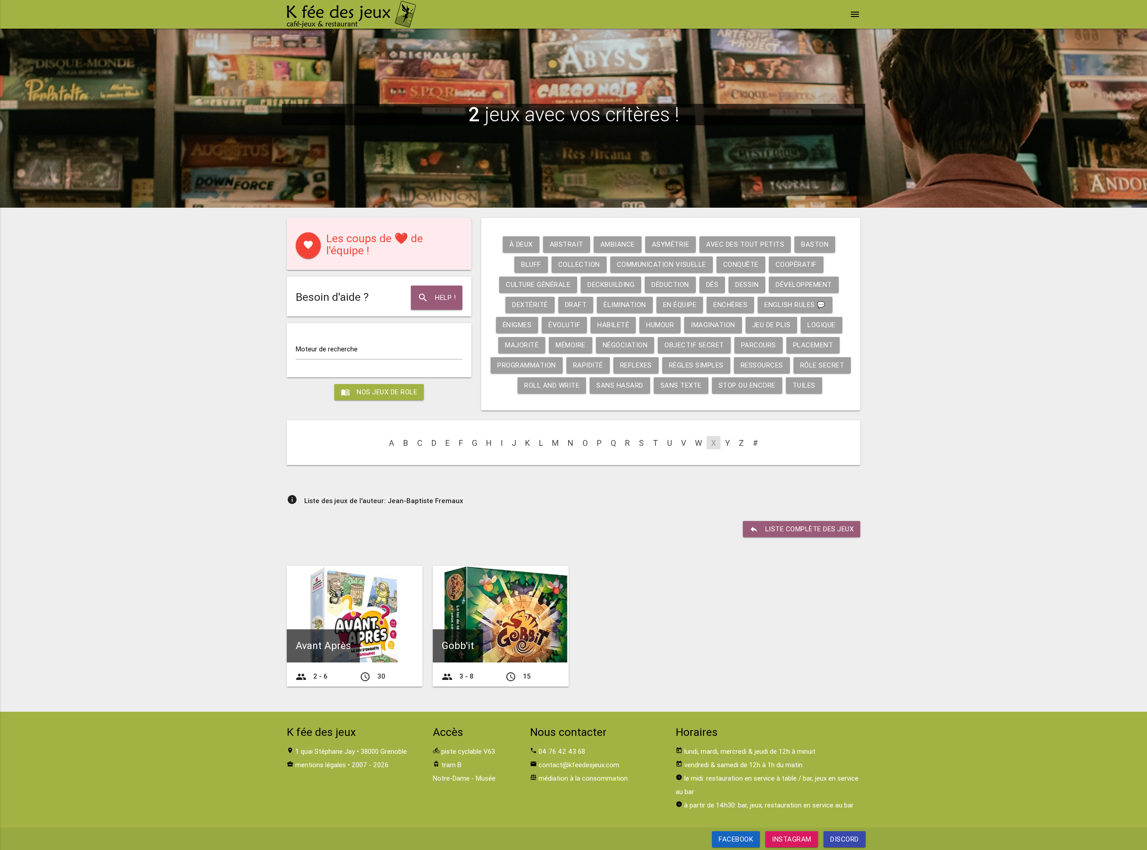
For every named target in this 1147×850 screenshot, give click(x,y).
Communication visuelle (661, 264)
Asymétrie (671, 244)
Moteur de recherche (327, 349)
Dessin (747, 284)
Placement (813, 345)
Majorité (522, 345)
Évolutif (564, 324)
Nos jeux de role (379, 392)
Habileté (613, 324)
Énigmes (517, 324)
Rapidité (588, 365)
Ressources (762, 365)
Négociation (625, 345)
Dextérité (530, 304)
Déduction (670, 284)
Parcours (758, 345)
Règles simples (696, 365)
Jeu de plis (771, 324)
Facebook (736, 839)
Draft (576, 304)
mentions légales (320, 764)
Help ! (437, 297)
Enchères (730, 304)
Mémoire (571, 345)
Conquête (741, 264)
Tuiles (804, 385)
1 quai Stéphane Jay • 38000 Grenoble (351, 751)
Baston (814, 244)
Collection (579, 264)
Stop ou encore (747, 385)
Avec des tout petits (745, 244)
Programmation (526, 365)
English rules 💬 (795, 304)
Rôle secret (822, 365)
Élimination (625, 304)
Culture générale (538, 284)
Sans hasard (619, 385)
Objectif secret (694, 345)
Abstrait (566, 244)
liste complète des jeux (802, 529)
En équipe (680, 304)
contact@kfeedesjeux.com (579, 764)
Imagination (713, 324)
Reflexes (636, 365)
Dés (712, 284)
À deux (521, 244)
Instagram (791, 839)
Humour (660, 324)
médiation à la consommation (583, 778)
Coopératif (796, 264)
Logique (821, 324)
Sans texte (681, 385)
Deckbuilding (610, 284)
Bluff (531, 264)
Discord (844, 839)
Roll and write (551, 385)
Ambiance (617, 244)
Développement (804, 284)
